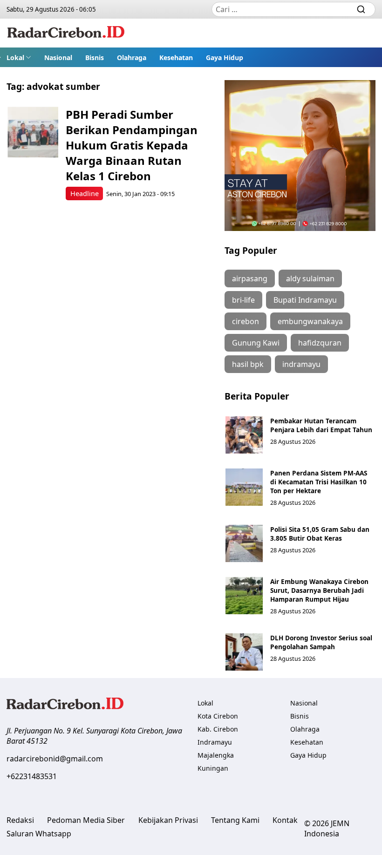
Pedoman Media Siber (86, 820)
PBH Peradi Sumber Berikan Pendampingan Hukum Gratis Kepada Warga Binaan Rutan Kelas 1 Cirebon (132, 145)
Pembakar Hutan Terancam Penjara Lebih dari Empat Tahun (321, 425)
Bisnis (94, 57)
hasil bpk (248, 364)
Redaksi (20, 820)
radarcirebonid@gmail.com (55, 758)
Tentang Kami (235, 820)
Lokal (15, 57)
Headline (84, 193)
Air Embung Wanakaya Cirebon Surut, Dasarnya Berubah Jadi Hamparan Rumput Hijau (319, 590)
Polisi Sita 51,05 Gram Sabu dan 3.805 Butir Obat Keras (319, 534)
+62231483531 (32, 776)
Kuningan (213, 768)
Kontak (285, 820)
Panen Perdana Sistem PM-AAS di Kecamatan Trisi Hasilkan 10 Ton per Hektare (318, 481)
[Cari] (361, 9)
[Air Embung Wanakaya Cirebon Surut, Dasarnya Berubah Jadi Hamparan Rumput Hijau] (244, 595)
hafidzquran (319, 343)
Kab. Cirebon (218, 729)
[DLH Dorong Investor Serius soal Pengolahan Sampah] (244, 652)
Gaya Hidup (224, 57)
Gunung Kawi (256, 343)
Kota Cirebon (218, 716)
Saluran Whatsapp (39, 833)
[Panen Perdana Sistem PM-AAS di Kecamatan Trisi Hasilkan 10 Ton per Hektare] (244, 487)
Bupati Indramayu (305, 300)
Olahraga (131, 57)
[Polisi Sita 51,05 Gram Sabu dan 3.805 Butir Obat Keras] (244, 543)
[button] (19, 57)
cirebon (245, 321)
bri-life (243, 300)
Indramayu (215, 742)
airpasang (249, 278)
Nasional (58, 57)
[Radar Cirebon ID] (65, 33)
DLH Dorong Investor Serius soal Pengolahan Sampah (321, 642)
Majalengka (216, 755)
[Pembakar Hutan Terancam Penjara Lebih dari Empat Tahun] (244, 435)
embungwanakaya (310, 321)
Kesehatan (176, 57)
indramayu (301, 364)
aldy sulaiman (310, 278)
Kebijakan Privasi (168, 820)
